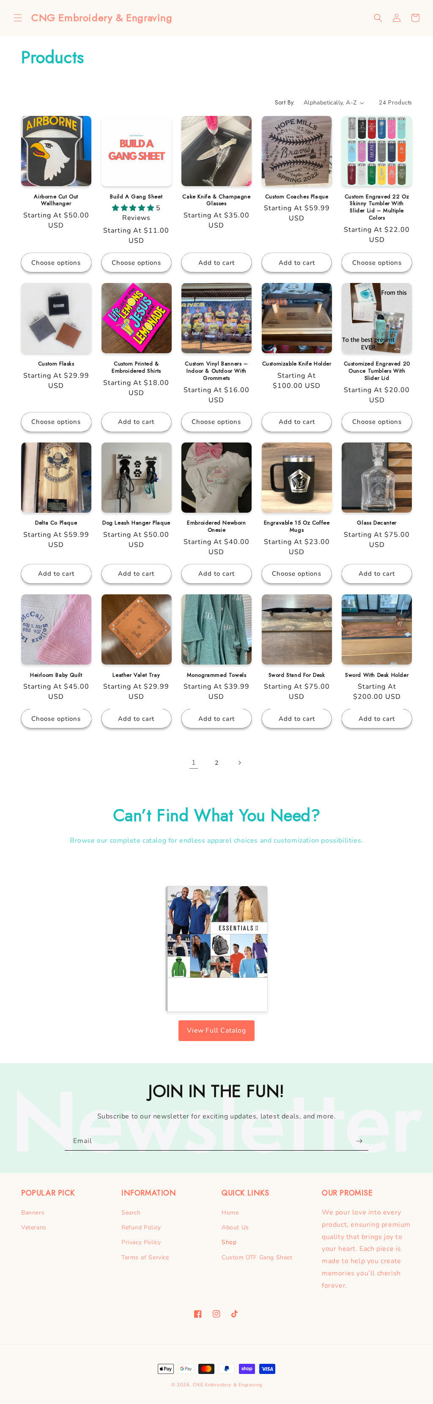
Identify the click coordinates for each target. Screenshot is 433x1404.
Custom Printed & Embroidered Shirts (136, 367)
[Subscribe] (359, 1141)
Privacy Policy (141, 1242)
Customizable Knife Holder (297, 364)
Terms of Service (145, 1257)
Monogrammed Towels (217, 675)
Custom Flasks (56, 364)
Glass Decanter (376, 523)
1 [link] (194, 762)
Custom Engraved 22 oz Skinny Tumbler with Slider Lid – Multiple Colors (377, 207)
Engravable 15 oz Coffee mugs (297, 526)
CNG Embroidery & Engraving (227, 1385)
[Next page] (239, 762)
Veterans (34, 1227)
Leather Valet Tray (136, 675)
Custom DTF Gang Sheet (257, 1257)
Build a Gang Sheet (136, 197)
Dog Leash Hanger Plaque (136, 523)
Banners (32, 1213)
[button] (17, 17)
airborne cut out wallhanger (56, 200)
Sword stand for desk (297, 675)
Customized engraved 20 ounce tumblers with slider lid (377, 371)
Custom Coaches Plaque (297, 197)
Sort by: (285, 102)
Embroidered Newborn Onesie (216, 526)
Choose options (56, 262)
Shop (229, 1242)
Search (131, 1213)
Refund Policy (141, 1227)
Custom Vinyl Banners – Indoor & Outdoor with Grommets (216, 371)
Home (230, 1213)
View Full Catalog (216, 1030)
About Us (235, 1227)
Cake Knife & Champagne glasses (216, 200)
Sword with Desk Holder (376, 675)
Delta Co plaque (56, 523)
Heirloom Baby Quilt (56, 675)
